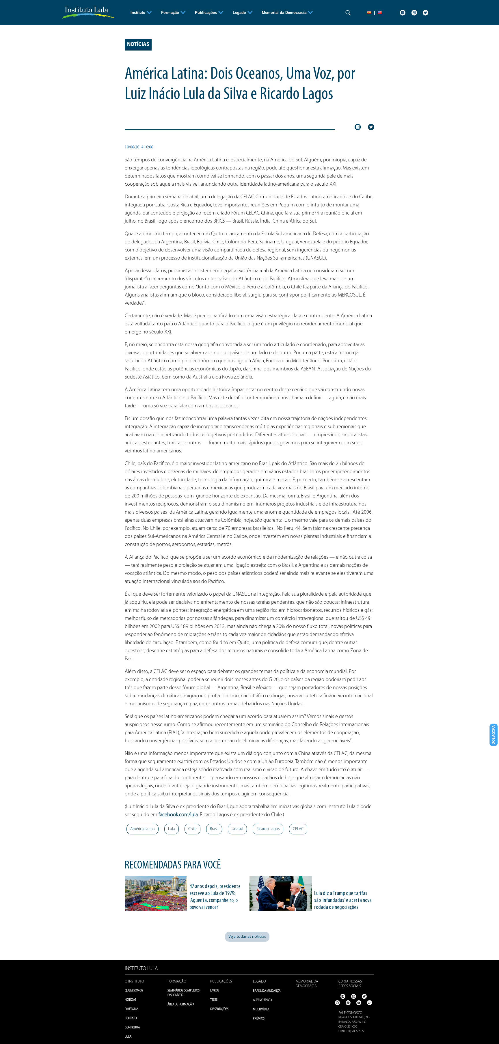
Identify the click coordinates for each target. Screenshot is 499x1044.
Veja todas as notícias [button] (247, 937)
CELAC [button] (298, 829)
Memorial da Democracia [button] (285, 12)
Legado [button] (240, 12)
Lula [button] (171, 829)
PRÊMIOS (259, 1018)
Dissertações (219, 1009)
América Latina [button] (142, 829)
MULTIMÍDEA (261, 1009)
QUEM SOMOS (134, 990)
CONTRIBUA (132, 1027)
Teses (213, 1000)
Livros (214, 990)
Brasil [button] (214, 829)
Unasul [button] (237, 829)
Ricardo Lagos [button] (268, 829)
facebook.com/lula (178, 815)
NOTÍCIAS (130, 1000)
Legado (259, 981)
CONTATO (131, 1018)
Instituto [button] (138, 12)
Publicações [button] (206, 12)
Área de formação (180, 1004)
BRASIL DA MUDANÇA (266, 991)
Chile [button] (192, 829)
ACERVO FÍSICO (262, 1000)
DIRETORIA (131, 1009)
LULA (128, 1037)
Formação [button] (170, 12)
